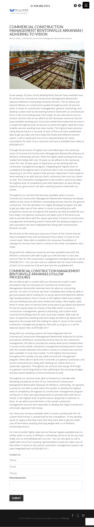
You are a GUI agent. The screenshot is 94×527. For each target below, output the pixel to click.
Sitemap (65, 518)
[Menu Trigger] (86, 5)
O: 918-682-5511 (40, 6)
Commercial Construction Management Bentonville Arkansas (47, 38)
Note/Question (17, 477)
